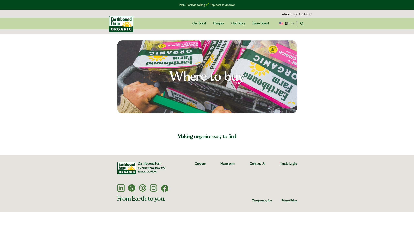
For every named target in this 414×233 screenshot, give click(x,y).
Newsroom (227, 163)
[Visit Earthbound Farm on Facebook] (165, 188)
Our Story (238, 23)
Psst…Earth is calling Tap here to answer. (207, 4)
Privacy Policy (289, 200)
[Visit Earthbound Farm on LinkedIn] (121, 188)
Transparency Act (262, 200)
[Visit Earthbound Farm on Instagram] (153, 188)
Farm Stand (261, 23)
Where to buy (289, 14)
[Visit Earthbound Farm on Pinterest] (142, 188)
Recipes (218, 23)
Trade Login (288, 163)
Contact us (305, 14)
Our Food (199, 23)
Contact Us (257, 163)
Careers (200, 163)
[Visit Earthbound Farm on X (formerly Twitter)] (131, 188)
